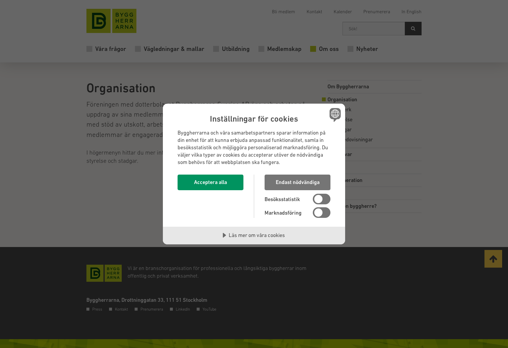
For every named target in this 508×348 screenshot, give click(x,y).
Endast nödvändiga (298, 182)
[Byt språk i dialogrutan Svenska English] (334, 115)
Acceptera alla (210, 182)
